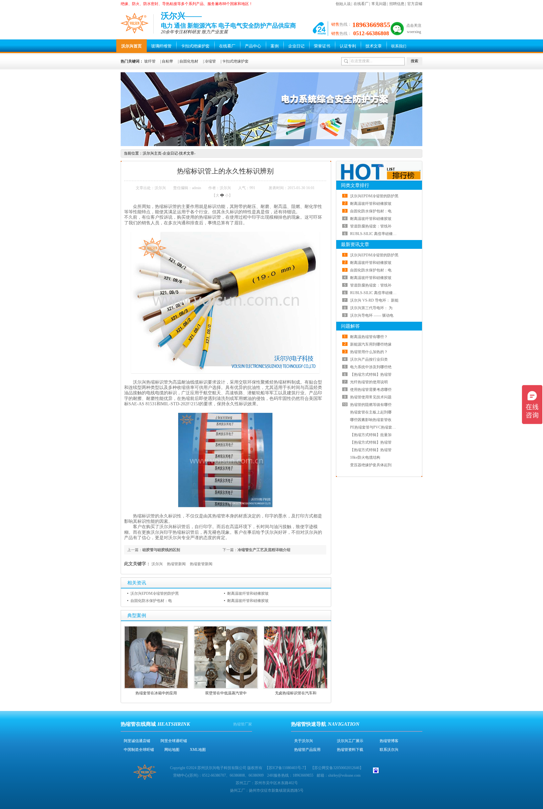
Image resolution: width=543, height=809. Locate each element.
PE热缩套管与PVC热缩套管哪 (375, 427)
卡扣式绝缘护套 (195, 46)
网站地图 (171, 749)
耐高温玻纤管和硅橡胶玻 (248, 593)
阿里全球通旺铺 (174, 741)
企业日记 (296, 46)
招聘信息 (396, 4)
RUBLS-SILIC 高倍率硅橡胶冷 (375, 234)
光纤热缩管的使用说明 (369, 382)
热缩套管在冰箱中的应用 (156, 693)
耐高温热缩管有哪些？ (369, 337)
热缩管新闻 (176, 564)
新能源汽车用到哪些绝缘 (371, 344)
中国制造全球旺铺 (139, 749)
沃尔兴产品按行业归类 (369, 359)
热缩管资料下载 (350, 749)
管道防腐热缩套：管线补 (371, 226)
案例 (275, 46)
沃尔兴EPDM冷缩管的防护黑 (154, 593)
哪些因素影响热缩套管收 (371, 420)
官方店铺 (414, 4)
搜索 (414, 61)
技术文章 (373, 46)
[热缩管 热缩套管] (271, 145)
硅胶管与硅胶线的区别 (161, 550)
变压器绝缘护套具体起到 (371, 465)
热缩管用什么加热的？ (369, 352)
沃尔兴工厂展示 (350, 741)
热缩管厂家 (242, 724)
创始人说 (343, 4)
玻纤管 (150, 61)
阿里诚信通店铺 (137, 741)
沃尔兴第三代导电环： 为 (371, 308)
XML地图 (198, 749)
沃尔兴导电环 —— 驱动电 (371, 315)
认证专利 (348, 46)
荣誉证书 (322, 46)
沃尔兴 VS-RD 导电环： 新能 (374, 300)
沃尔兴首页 (131, 46)
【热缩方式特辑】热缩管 (371, 374)
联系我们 (398, 46)
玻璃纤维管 (161, 46)
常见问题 (379, 4)
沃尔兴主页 (152, 153)
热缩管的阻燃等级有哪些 (371, 404)
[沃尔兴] (135, 23)
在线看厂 (361, 4)
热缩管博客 (389, 741)
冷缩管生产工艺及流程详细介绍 (264, 550)
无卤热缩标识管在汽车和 (295, 693)
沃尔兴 (157, 564)
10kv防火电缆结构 (365, 457)
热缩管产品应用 (307, 749)
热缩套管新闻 (201, 564)
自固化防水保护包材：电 (151, 601)
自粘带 (167, 61)
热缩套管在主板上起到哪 (371, 412)
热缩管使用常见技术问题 (371, 397)
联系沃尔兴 (389, 749)
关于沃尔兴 (303, 741)
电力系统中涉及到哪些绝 (371, 367)
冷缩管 (210, 61)
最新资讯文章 (355, 244)
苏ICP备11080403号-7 (286, 768)
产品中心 (253, 46)
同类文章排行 (355, 185)
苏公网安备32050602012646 (336, 768)
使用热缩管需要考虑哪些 (371, 389)
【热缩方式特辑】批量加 (371, 435)
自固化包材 (188, 61)
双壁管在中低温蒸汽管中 (226, 693)
